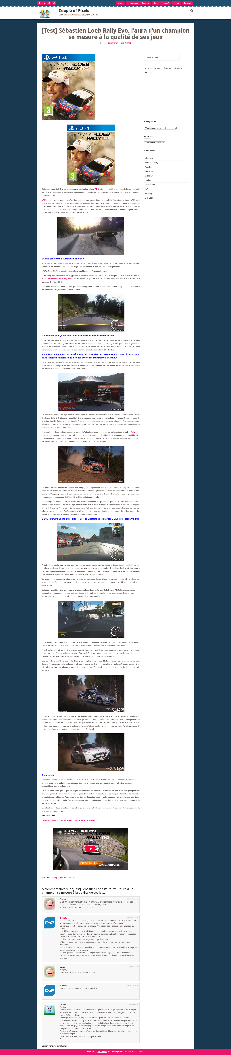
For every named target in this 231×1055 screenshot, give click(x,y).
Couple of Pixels (74, 10)
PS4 (61, 878)
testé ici (53, 271)
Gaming (54, 878)
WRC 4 (97, 189)
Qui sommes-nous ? (161, 3)
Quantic (127, 43)
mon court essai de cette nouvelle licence (67, 210)
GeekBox (148, 180)
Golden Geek (150, 185)
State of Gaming (151, 163)
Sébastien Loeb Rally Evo (52, 780)
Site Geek (149, 198)
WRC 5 (44, 200)
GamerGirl (149, 176)
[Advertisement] (166, 98)
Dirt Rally (131, 432)
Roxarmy (148, 193)
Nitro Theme (102, 1052)
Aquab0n (149, 167)
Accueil (120, 3)
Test (65, 878)
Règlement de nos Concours (138, 3)
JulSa (147, 189)
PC (58, 878)
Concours (187, 3)
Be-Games (149, 171)
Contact (176, 3)
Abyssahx (149, 158)
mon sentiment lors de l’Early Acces (57, 279)
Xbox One (71, 878)
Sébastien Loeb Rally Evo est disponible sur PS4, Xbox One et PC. (69, 820)
